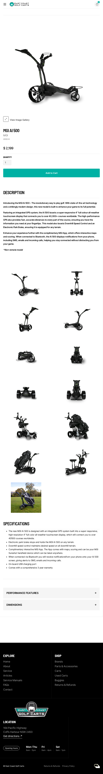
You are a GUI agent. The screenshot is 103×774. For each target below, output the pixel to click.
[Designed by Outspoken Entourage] (97, 766)
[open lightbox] (26, 283)
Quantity (7, 157)
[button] (97, 4)
